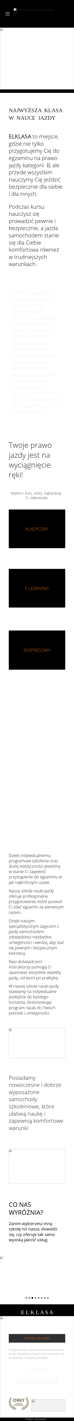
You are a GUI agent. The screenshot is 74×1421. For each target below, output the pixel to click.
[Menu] (8, 13)
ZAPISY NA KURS (37, 1338)
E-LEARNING (37, 588)
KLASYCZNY (37, 529)
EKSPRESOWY (37, 650)
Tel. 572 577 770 (37, 1380)
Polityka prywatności (35, 1419)
